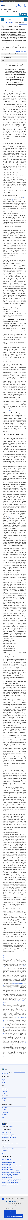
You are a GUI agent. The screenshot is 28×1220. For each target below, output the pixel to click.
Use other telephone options (8, 1134)
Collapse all (24, 51)
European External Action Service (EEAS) (10, 1170)
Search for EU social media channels (10, 1143)
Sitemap (3, 1082)
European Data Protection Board (9, 1180)
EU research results (6, 1111)
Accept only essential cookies (13, 1216)
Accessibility (4, 1091)
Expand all (18, 51)
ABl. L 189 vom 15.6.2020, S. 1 (19, 983)
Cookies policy (5, 1089)
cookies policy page (11, 1201)
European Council (5, 1161)
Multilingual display (8, 57)
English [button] (24, 6)
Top (4, 1059)
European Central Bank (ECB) (8, 1167)
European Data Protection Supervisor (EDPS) (11, 1179)
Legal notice (4, 1088)
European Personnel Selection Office (10, 1182)
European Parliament (6, 1159)
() (15, 128)
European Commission (6, 1164)
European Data (5, 1107)
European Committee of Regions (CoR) (10, 1174)
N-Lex (3, 1117)
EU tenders (4, 1109)
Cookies (3, 1153)
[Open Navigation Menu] (2, 19)
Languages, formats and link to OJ (11, 54)
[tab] (14, 54)
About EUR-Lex (5, 1098)
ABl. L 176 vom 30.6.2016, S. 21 (12, 955)
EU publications (5, 1114)
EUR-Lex (6, 9)
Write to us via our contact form (8, 1135)
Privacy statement (5, 1093)
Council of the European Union (8, 1162)
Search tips (10, 22)
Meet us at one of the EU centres (9, 1137)
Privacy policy (5, 1150)
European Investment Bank (7, 1175)
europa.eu (11, 1126)
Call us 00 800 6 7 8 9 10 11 (7, 1132)
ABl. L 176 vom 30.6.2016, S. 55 (12, 957)
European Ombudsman (7, 1177)
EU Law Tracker (5, 1119)
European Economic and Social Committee (11, 1172)
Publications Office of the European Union (11, 1184)
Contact (3, 1080)
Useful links (4, 1102)
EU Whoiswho (5, 1112)
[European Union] (5, 1124)
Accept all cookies (10, 1212)
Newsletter (4, 1100)
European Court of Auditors (7, 1169)
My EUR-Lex (19, 6)
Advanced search (23, 24)
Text (4, 60)
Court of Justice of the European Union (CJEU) (12, 1166)
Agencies (4, 1185)
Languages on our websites (8, 1148)
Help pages (4, 1079)
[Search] (25, 19)
